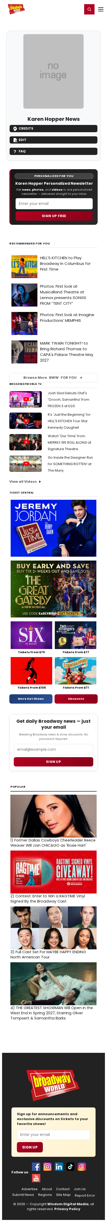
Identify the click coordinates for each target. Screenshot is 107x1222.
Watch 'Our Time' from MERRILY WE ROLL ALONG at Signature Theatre (69, 442)
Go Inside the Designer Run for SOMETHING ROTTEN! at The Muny (70, 464)
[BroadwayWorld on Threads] (81, 1166)
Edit (22, 140)
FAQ (22, 151)
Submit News (23, 1195)
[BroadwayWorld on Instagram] (47, 1166)
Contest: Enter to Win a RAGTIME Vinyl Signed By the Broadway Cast (47, 898)
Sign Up (30, 1147)
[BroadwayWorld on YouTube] (36, 1178)
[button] (89, 9)
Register (61, 9)
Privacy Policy (67, 1208)
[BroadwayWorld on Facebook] (36, 1166)
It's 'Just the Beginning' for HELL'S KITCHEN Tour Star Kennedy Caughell (69, 421)
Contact (63, 1189)
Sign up (53, 761)
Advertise (30, 1189)
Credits (26, 128)
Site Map (63, 1195)
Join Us (80, 1189)
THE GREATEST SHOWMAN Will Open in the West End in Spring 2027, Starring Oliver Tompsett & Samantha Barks (51, 1013)
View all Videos (23, 481)
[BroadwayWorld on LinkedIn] (59, 1166)
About (47, 1189)
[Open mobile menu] (101, 9)
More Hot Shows (31, 699)
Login (76, 9)
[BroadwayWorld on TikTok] (70, 1166)
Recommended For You (29, 243)
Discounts (76, 699)
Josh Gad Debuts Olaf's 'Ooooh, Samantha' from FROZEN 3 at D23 (68, 399)
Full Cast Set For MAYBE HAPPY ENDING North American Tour (48, 954)
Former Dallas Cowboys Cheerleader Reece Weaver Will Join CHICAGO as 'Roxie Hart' (53, 843)
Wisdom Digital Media (68, 1204)
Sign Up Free (54, 215)
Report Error (85, 1195)
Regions (45, 1195)
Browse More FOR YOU (50, 377)
